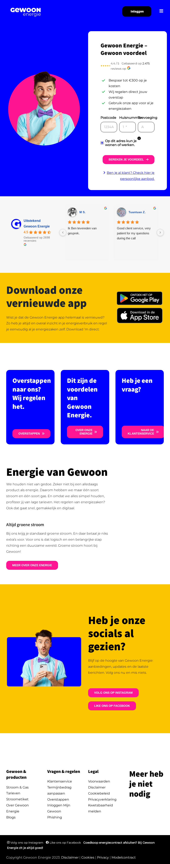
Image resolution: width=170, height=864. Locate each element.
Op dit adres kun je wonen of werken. (121, 143)
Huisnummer (130, 118)
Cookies (87, 857)
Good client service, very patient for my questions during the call (134, 233)
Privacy (103, 857)
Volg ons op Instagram (27, 842)
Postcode (108, 118)
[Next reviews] (160, 232)
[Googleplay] (139, 291)
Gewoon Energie (37, 226)
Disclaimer (70, 857)
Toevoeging (147, 118)
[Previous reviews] (62, 232)
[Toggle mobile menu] (161, 11)
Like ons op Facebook (65, 842)
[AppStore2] (139, 308)
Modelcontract (124, 857)
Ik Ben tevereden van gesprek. (82, 230)
